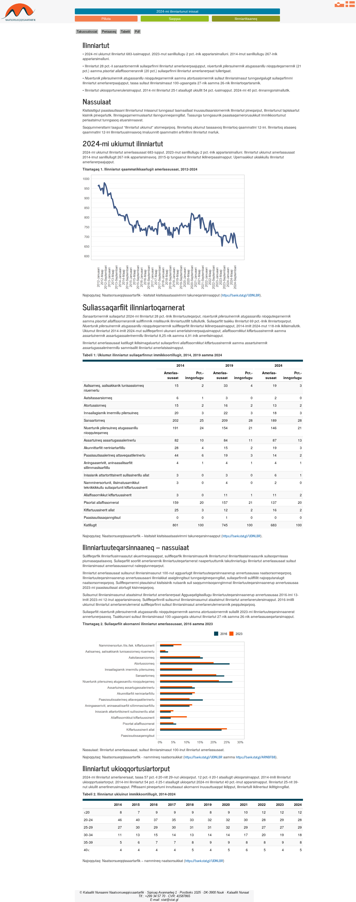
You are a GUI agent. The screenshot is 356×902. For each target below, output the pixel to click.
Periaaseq (109, 31)
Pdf (137, 31)
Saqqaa (175, 19)
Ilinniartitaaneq (246, 19)
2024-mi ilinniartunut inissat (177, 11)
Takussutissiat (87, 31)
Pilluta (106, 19)
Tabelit (125, 31)
